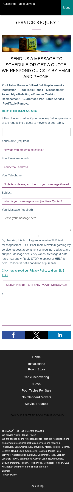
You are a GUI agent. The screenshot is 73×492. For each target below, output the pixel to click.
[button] (13, 335)
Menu (66, 7)
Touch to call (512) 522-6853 (20, 110)
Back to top (37, 486)
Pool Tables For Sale (36, 390)
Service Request (36, 404)
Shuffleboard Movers (36, 397)
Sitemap (6, 470)
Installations (36, 364)
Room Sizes (36, 369)
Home (36, 357)
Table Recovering (36, 377)
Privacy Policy (9, 474)
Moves (36, 384)
